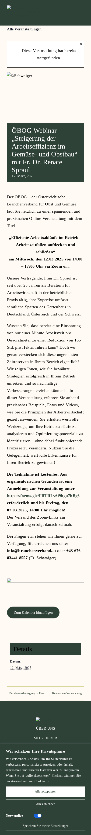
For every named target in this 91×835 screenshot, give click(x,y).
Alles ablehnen (45, 804)
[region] (45, 789)
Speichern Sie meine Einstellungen (46, 826)
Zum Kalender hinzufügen (33, 612)
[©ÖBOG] (32, 7)
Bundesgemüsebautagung (67, 693)
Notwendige (14, 815)
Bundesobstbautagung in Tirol (27, 693)
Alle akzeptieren (45, 791)
